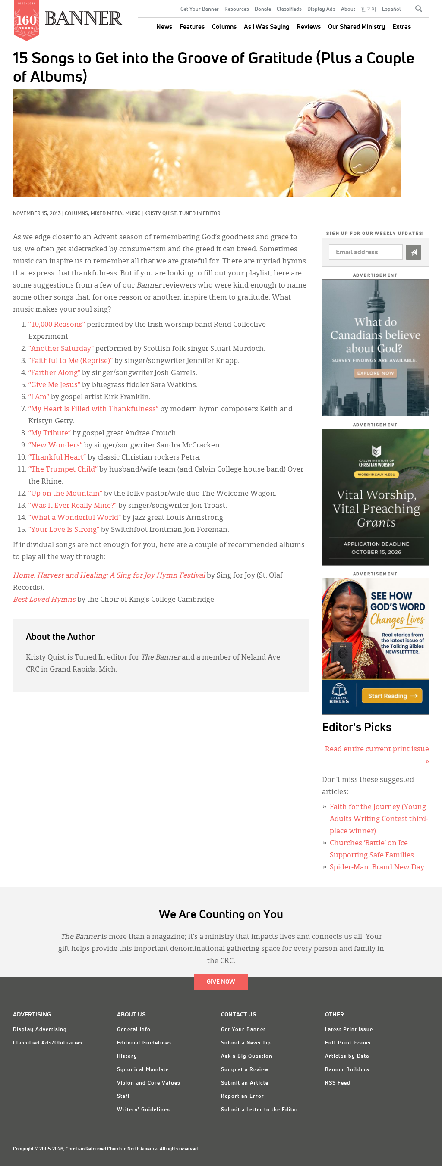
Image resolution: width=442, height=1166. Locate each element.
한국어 (368, 9)
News (164, 27)
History (127, 1056)
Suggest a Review (244, 1069)
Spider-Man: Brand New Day (377, 867)
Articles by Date (347, 1056)
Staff (123, 1096)
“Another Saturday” (61, 349)
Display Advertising (40, 1029)
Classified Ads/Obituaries (47, 1043)
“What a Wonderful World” (74, 518)
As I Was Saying (266, 27)
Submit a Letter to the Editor (260, 1110)
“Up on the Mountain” (65, 494)
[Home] (84, 14)
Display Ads (321, 9)
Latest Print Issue (349, 1029)
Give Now (221, 982)
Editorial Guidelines (144, 1043)
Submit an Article (244, 1083)
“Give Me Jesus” (54, 385)
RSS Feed (337, 1083)
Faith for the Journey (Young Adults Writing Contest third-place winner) (379, 819)
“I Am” (38, 397)
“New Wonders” (55, 445)
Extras (401, 27)
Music (132, 213)
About (348, 9)
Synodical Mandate (143, 1069)
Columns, (78, 213)
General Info (134, 1029)
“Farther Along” (54, 373)
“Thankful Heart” (57, 457)
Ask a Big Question (246, 1056)
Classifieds (289, 9)
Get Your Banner (199, 9)
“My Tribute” (49, 433)
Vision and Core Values (148, 1083)
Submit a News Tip (246, 1043)
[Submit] (413, 252)
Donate (263, 9)
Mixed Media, (108, 213)
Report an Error (242, 1096)
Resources (236, 9)
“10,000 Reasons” (56, 325)
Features (192, 27)
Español (391, 9)
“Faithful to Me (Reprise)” (70, 361)
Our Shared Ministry (356, 27)
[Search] (418, 9)
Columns (224, 27)
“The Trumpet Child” (63, 469)
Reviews (309, 27)
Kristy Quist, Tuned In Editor (182, 213)
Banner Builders (347, 1069)
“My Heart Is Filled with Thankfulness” (93, 409)
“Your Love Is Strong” (63, 530)
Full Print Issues (348, 1043)
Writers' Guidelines (143, 1110)
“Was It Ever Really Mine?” (72, 506)
